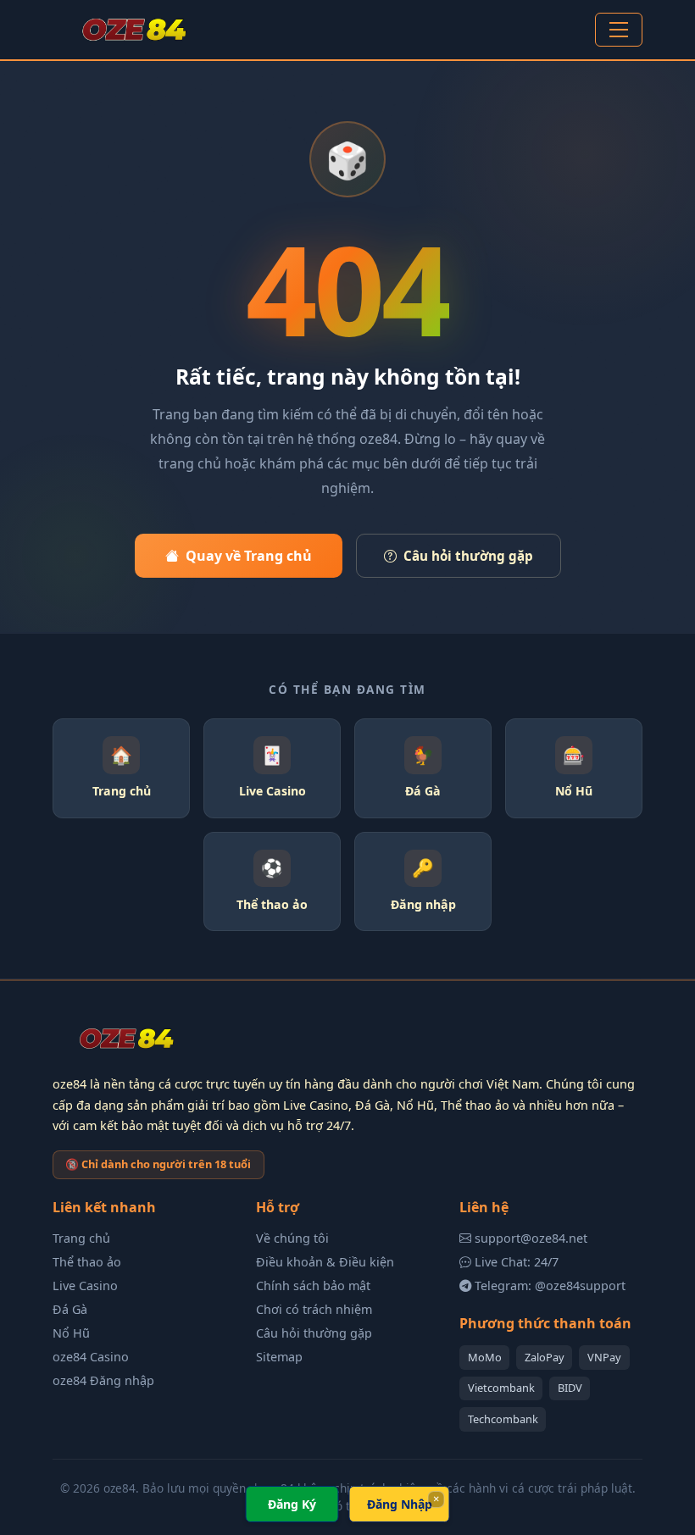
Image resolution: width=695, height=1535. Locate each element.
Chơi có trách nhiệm (314, 1309)
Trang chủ (81, 1238)
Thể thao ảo (87, 1262)
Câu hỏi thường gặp (468, 555)
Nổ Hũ (71, 1333)
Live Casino (85, 1285)
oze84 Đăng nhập (103, 1380)
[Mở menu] (618, 30)
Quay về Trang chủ (249, 555)
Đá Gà (70, 1309)
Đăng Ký (292, 1504)
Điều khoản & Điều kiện (325, 1262)
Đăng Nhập (399, 1504)
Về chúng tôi (292, 1238)
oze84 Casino (91, 1357)
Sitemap (279, 1357)
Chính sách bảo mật (313, 1285)
